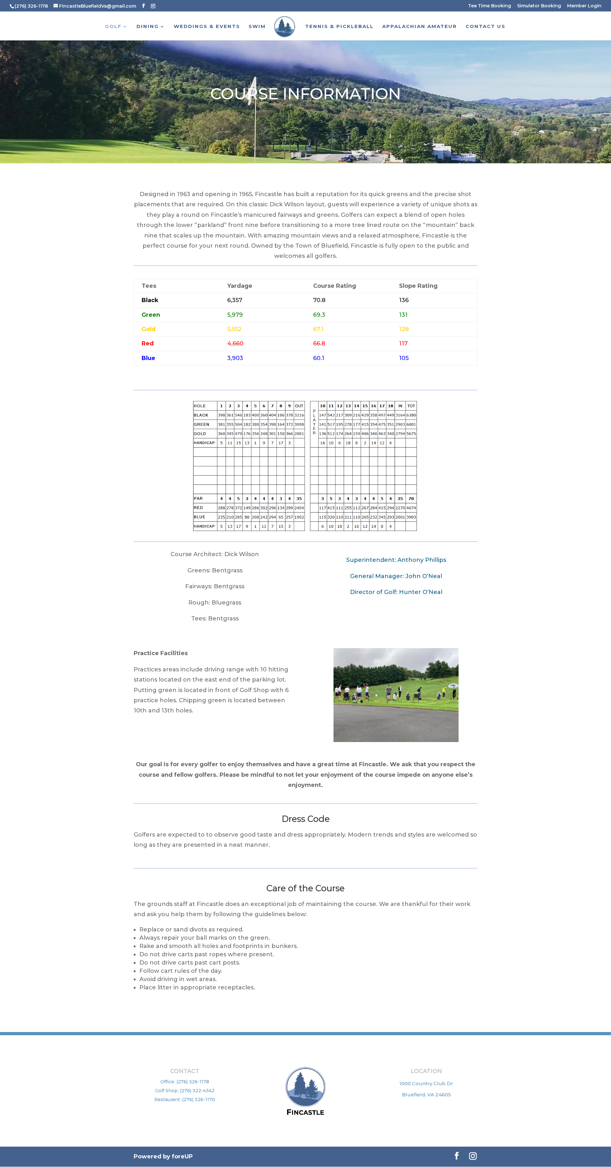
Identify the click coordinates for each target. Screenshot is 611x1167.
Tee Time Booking (489, 6)
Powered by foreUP (163, 1156)
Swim (257, 26)
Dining (148, 26)
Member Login (584, 6)
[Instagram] (153, 6)
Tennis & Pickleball (339, 26)
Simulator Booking (539, 6)
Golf (113, 26)
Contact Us (485, 26)
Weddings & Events (207, 26)
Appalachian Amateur (419, 26)
